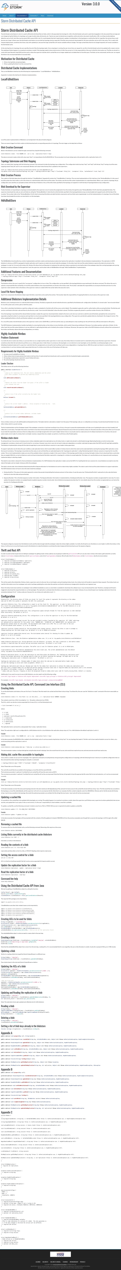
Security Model (55, 1261)
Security (45, 1261)
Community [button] (33, 15)
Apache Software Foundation (60, 1264)
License (38, 1261)
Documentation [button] (21, 15)
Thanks (65, 1261)
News (42, 15)
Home (4, 15)
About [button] (11, 15)
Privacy (82, 1261)
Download (50, 15)
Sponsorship (74, 1261)
